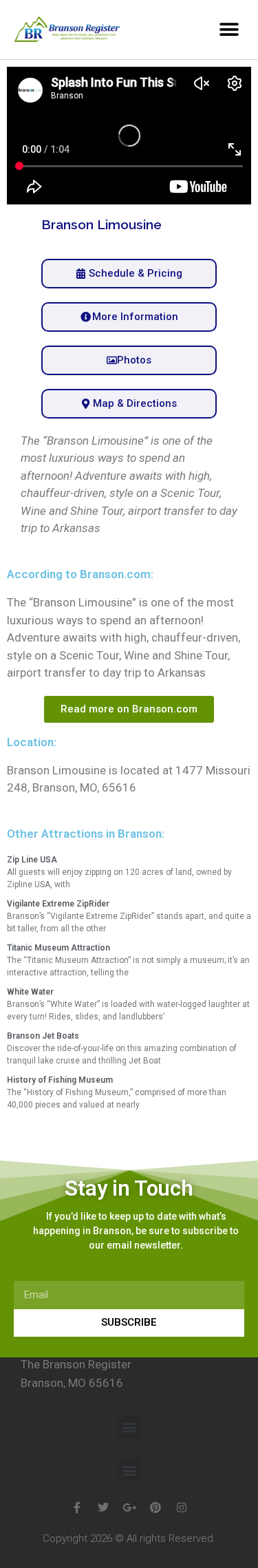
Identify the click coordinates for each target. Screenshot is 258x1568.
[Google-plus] (129, 1507)
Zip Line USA (32, 860)
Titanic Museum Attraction (58, 948)
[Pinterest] (155, 1507)
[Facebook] (77, 1507)
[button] (228, 29)
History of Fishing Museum (60, 1080)
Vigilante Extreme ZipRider (58, 904)
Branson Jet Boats (43, 1036)
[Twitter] (103, 1507)
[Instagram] (181, 1507)
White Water (30, 992)
